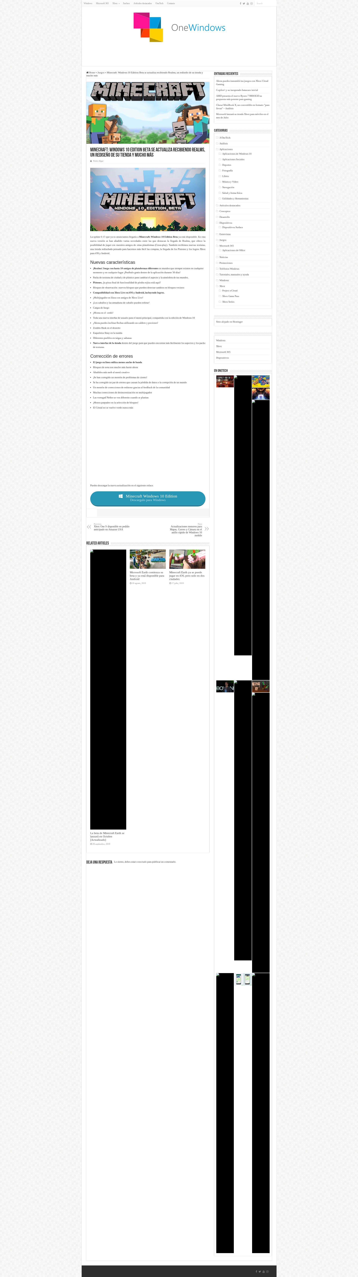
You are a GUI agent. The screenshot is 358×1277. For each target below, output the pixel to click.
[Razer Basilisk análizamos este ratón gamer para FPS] (225, 1113)
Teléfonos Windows (229, 268)
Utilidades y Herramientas (235, 198)
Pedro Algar (98, 161)
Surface (126, 3)
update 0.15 (99, 236)
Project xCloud (230, 290)
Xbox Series (228, 301)
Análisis (223, 143)
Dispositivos (225, 222)
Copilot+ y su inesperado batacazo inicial (237, 90)
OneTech (159, 3)
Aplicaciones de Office (233, 250)
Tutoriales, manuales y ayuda (234, 274)
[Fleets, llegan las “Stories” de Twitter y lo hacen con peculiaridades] (261, 833)
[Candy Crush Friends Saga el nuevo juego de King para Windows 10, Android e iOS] (261, 540)
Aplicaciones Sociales (233, 159)
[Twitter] (244, 3)
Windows (88, 3)
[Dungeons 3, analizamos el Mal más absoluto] (261, 394)
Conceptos (224, 211)
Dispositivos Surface (232, 227)
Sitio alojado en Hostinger (229, 321)
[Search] (274, 3)
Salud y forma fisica (232, 193)
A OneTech (224, 137)
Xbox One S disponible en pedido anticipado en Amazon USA (111, 527)
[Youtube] (247, 3)
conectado (141, 861)
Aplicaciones (226, 149)
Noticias (223, 257)
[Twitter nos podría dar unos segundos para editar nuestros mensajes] (261, 1113)
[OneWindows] (179, 27)
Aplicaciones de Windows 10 (237, 153)
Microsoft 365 (102, 3)
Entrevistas (225, 234)
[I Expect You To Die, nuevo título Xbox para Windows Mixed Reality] (225, 381)
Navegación (228, 187)
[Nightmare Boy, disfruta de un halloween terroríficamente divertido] (261, 686)
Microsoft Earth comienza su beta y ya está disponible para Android (147, 576)
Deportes (226, 165)
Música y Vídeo (230, 181)
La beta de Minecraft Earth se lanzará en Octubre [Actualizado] (107, 836)
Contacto (171, 3)
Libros (225, 176)
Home (92, 72)
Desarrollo (224, 217)
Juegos (101, 72)
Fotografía (227, 170)
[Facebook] (240, 3)
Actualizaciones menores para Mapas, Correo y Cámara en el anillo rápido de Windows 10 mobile (186, 530)
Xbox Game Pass (230, 296)
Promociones (226, 263)
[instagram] (251, 3)
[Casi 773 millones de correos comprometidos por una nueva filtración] (243, 820)
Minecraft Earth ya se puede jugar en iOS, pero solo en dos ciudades (187, 576)
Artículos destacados (143, 3)
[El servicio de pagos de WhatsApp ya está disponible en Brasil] (243, 979)
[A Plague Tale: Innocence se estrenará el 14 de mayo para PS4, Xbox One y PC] (243, 515)
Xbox (222, 286)
